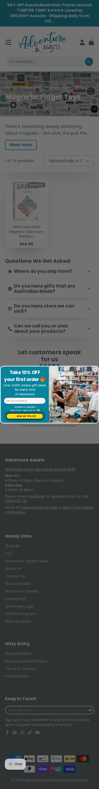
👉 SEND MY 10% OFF (24, 415)
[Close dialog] (95, 369)
